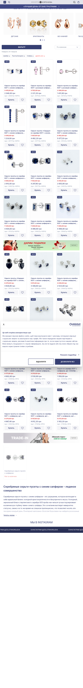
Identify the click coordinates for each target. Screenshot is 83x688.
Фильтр (21, 47)
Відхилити (41, 362)
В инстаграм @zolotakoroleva (34, 530)
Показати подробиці (68, 355)
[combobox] (67, 47)
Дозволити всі (67, 362)
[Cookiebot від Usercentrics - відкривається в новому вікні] (71, 324)
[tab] (40, 40)
